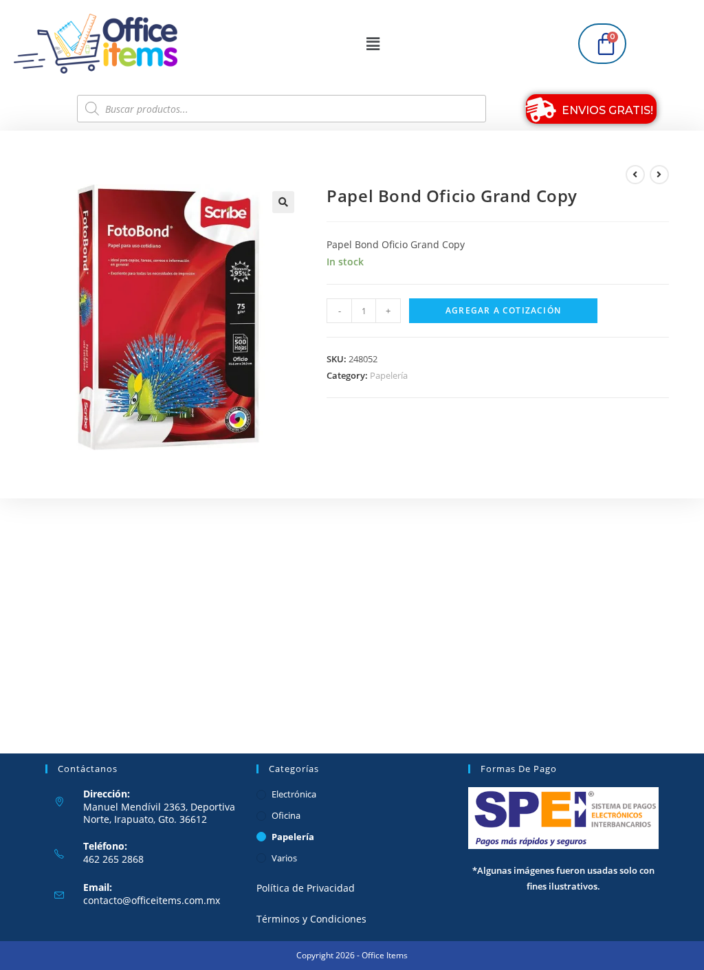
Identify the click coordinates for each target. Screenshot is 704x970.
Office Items (385, 955)
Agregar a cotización (503, 310)
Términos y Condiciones (311, 918)
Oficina (286, 815)
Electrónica (294, 794)
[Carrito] (602, 43)
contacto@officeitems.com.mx (151, 900)
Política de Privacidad (305, 887)
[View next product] (659, 174)
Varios (284, 858)
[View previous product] (635, 174)
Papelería (389, 375)
